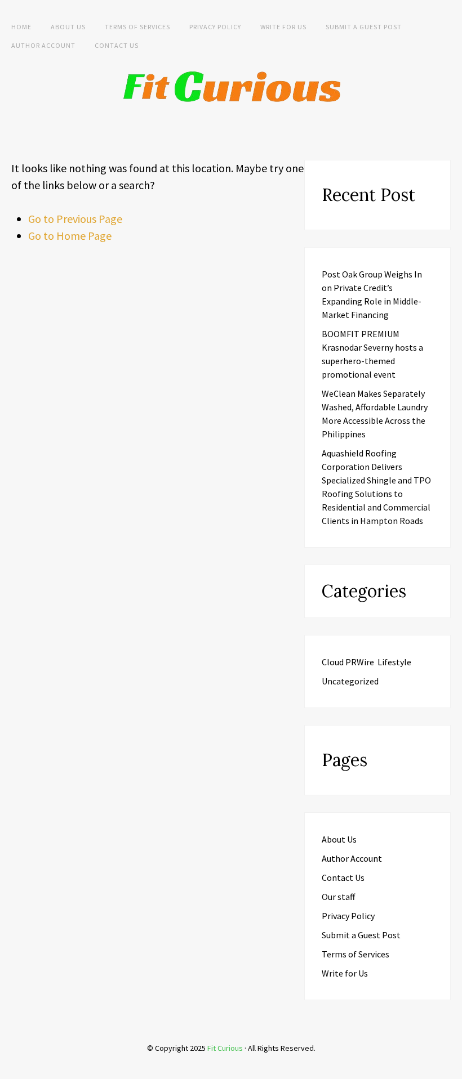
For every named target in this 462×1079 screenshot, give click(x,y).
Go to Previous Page (75, 219)
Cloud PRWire (348, 662)
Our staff (338, 896)
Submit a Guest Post (364, 27)
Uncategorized (350, 681)
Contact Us (117, 45)
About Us (68, 27)
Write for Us (283, 27)
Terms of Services (137, 27)
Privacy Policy (215, 27)
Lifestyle (394, 662)
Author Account (43, 45)
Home (21, 27)
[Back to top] (450, 1067)
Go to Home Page (70, 236)
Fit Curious (225, 1048)
